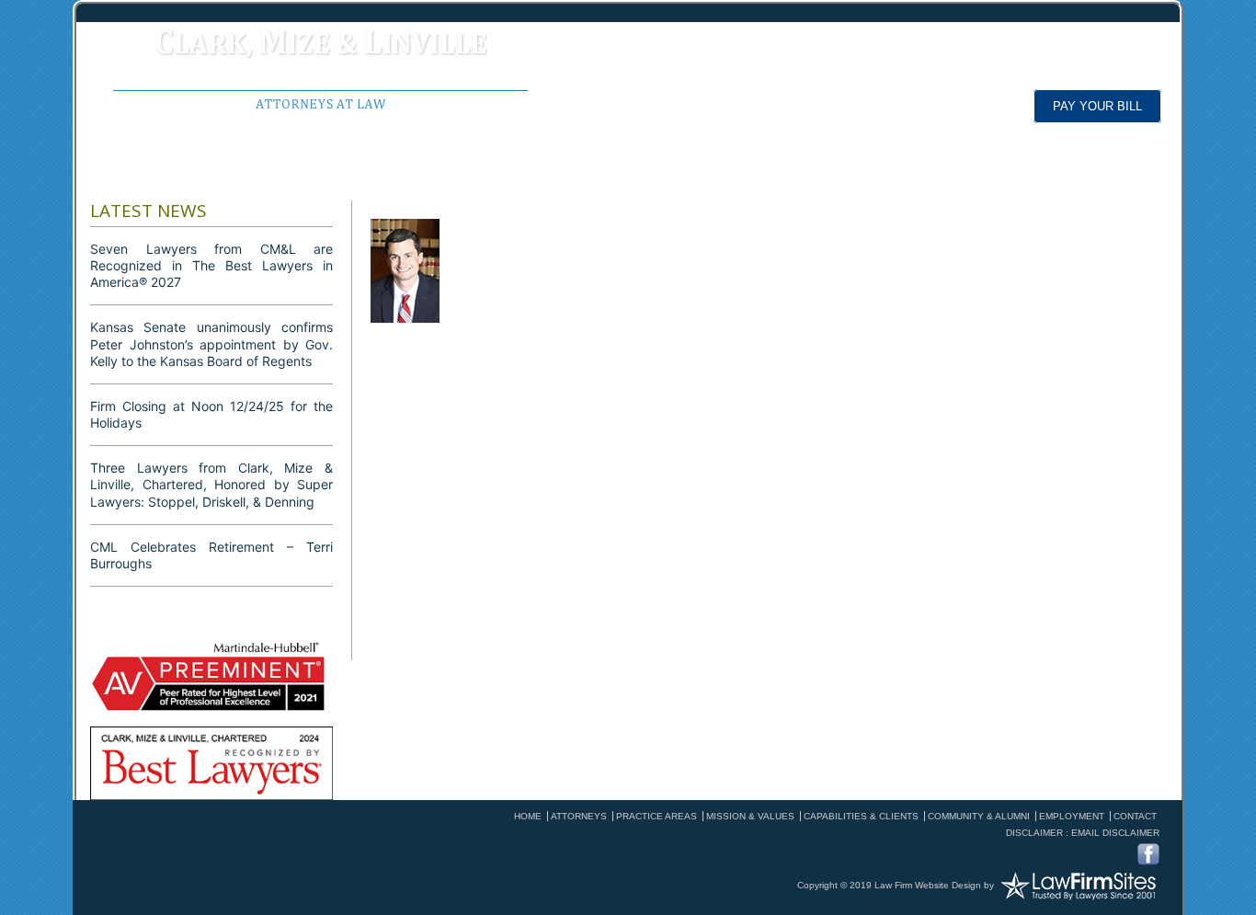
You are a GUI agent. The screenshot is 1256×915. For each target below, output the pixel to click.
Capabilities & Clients (861, 816)
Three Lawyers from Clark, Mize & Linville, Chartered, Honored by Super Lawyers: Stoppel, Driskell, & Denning (211, 484)
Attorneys (384, 169)
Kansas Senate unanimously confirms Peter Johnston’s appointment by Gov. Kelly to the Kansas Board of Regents (211, 343)
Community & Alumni (979, 816)
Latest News (958, 169)
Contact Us (1106, 169)
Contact (1135, 816)
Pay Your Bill (1097, 106)
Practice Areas (540, 169)
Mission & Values (750, 816)
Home (130, 169)
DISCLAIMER (1034, 833)
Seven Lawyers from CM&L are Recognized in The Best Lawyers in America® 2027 (211, 265)
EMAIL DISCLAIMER (1115, 833)
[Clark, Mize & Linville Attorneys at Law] (320, 66)
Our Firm (249, 169)
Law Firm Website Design (927, 885)
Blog (830, 169)
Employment (701, 169)
